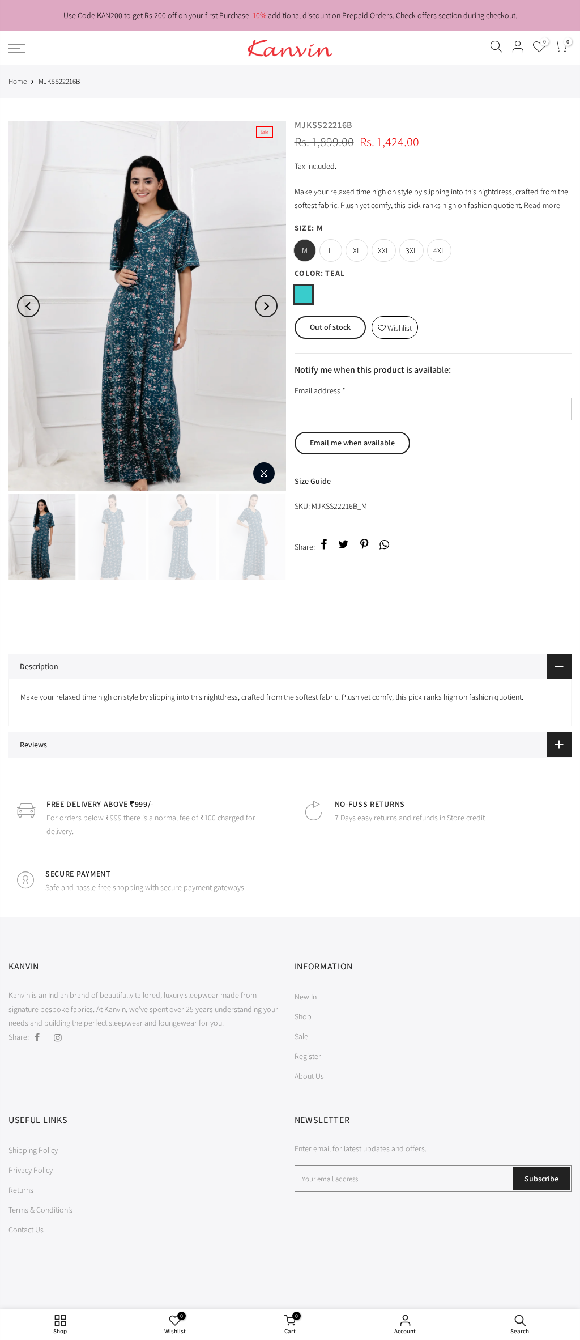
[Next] (266, 306)
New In (306, 997)
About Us (309, 1076)
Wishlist (395, 325)
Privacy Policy (30, 1170)
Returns (20, 1190)
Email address (320, 390)
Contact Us (26, 1229)
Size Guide (313, 481)
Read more (541, 205)
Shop (303, 1016)
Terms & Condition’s (40, 1210)
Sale (301, 1036)
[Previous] (28, 306)
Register (308, 1056)
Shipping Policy (33, 1150)
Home (17, 81)
